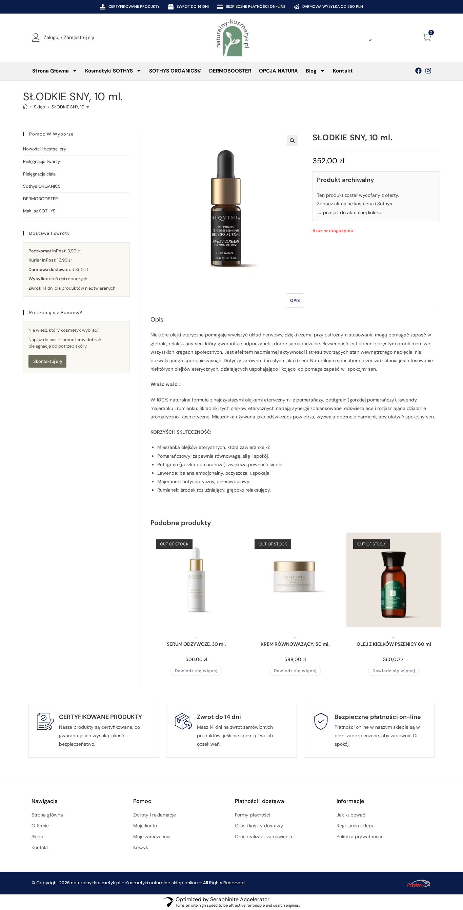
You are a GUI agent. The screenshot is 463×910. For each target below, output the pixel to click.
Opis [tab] (295, 300)
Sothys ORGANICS (42, 186)
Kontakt (343, 70)
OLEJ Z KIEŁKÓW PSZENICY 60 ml (394, 644)
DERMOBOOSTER (230, 70)
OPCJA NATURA (278, 70)
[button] (292, 140)
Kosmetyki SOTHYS (109, 70)
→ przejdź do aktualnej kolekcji (350, 212)
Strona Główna (50, 70)
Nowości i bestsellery (44, 149)
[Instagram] (428, 70)
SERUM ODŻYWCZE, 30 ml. (196, 644)
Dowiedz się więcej (196, 671)
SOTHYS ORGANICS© (175, 70)
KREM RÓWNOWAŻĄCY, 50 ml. (295, 644)
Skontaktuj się (47, 361)
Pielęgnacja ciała (39, 174)
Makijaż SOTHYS (39, 211)
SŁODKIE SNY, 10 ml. (72, 107)
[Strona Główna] (25, 107)
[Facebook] (418, 70)
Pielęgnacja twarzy (41, 161)
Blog (311, 70)
